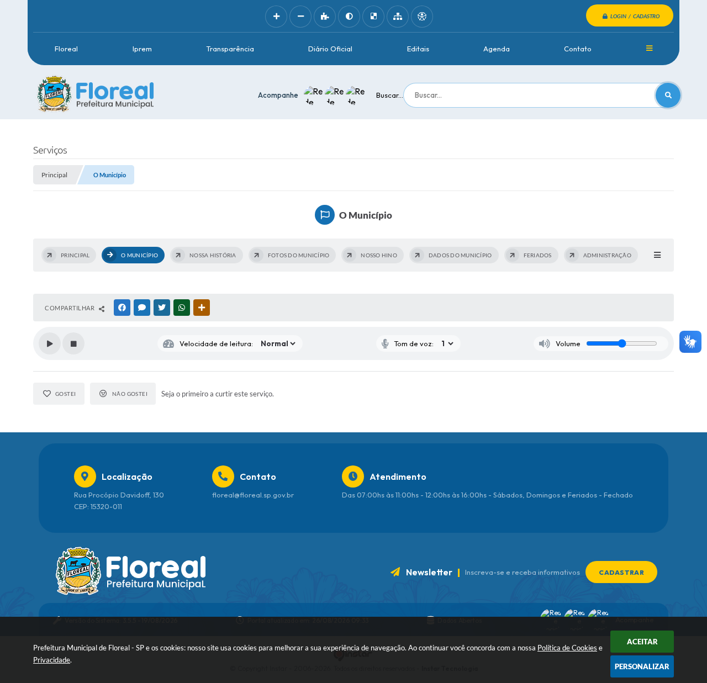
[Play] (50, 343)
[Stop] (73, 343)
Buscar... (389, 95)
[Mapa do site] (398, 17)
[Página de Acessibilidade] (422, 17)
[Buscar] (668, 95)
